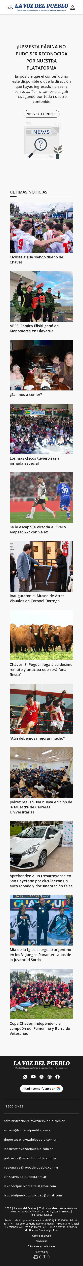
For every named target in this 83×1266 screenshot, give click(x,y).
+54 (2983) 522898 (41, 1214)
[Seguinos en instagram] (49, 1077)
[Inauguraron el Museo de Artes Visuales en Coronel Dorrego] (41, 566)
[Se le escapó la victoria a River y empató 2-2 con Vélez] (41, 497)
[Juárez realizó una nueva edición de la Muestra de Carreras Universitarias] (41, 772)
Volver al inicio (41, 114)
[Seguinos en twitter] (41, 1077)
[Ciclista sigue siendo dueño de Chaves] (41, 227)
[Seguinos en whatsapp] (25, 1077)
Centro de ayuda (41, 1235)
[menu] (10, 7)
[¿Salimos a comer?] (41, 365)
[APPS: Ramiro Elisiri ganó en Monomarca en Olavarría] (41, 296)
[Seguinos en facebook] (57, 1077)
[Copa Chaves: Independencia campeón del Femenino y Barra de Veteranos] (41, 994)
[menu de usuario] (72, 7)
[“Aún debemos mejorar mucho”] (41, 709)
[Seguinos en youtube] (33, 1077)
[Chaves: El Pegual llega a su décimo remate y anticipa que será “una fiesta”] (41, 635)
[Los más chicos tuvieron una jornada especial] (41, 429)
